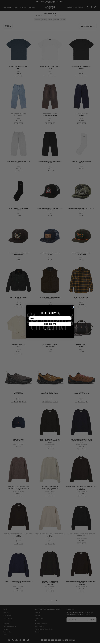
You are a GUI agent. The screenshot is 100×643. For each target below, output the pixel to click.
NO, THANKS (50, 330)
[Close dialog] (72, 307)
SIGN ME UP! (50, 324)
